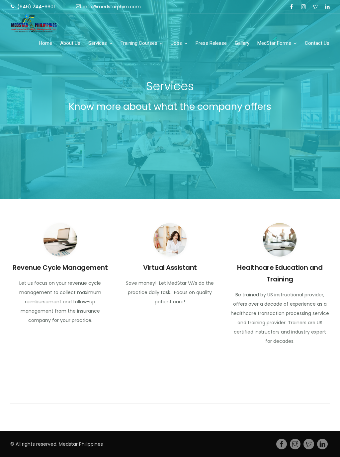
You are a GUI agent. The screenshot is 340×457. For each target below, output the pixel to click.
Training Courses (139, 43)
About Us (70, 43)
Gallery (242, 43)
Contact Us (317, 43)
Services (97, 43)
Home (45, 43)
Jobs (176, 43)
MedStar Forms (274, 43)
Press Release (211, 43)
